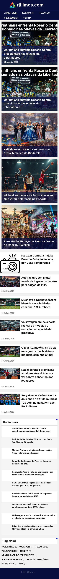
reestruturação (36, 559)
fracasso (44, 13)
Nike (21, 564)
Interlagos (8, 564)
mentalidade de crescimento (18, 555)
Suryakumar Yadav (12, 559)
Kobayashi (28, 13)
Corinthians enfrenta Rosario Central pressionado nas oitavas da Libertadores (27, 53)
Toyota (27, 18)
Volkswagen (11, 18)
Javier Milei (10, 13)
